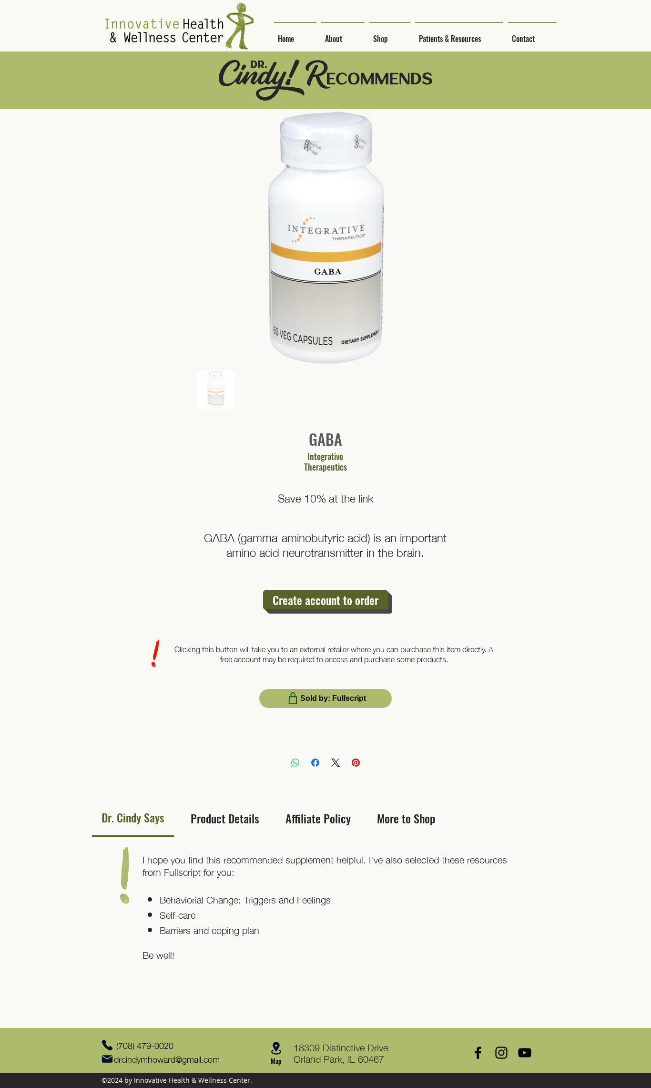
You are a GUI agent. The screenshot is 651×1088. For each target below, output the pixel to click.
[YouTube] (525, 1053)
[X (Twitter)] (335, 763)
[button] (343, 34)
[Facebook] (315, 763)
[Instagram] (501, 1053)
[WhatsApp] (295, 763)
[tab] (133, 818)
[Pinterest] (356, 763)
